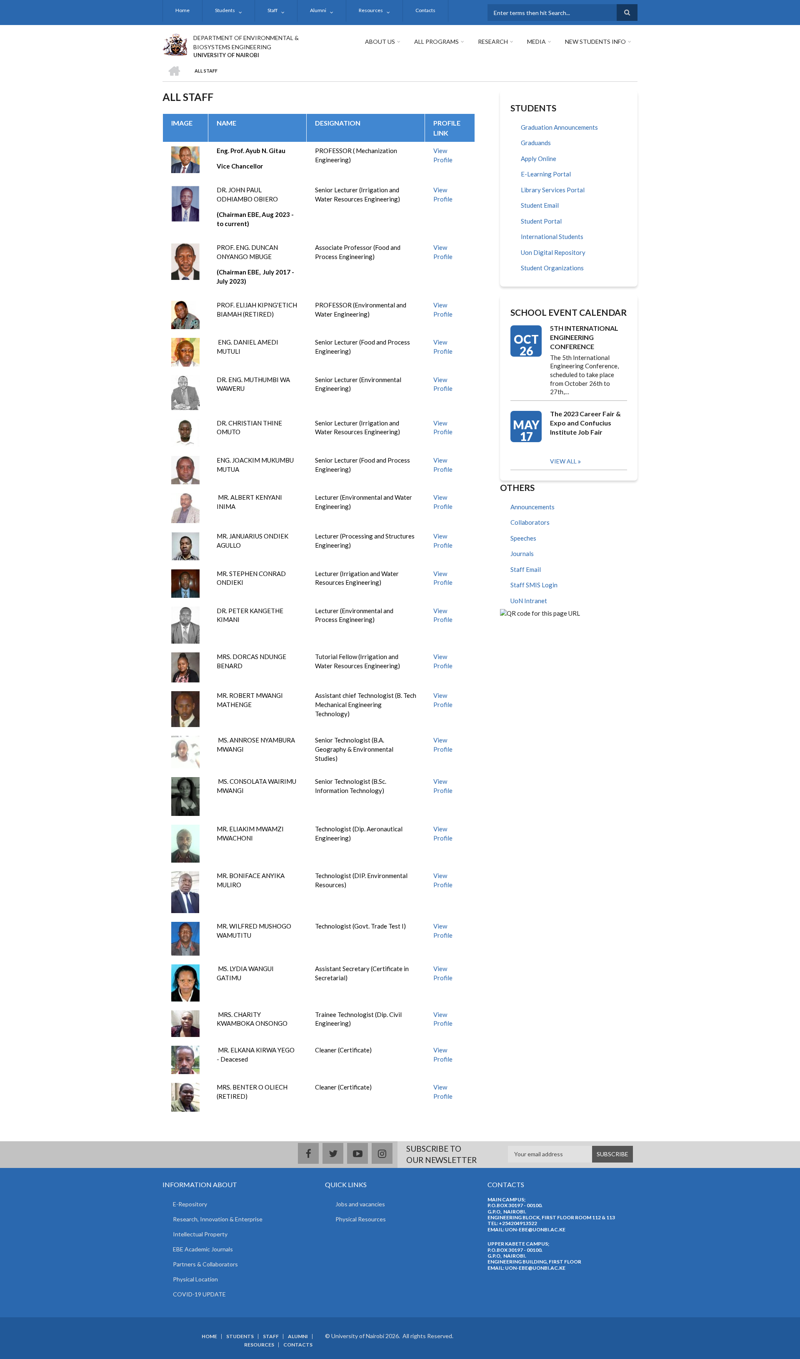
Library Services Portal (553, 190)
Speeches (523, 538)
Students (225, 10)
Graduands (536, 142)
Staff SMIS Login (534, 585)
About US (380, 41)
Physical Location (195, 1279)
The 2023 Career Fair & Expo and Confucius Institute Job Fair (585, 423)
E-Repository (190, 1204)
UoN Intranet (528, 600)
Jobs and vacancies (360, 1204)
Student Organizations (552, 268)
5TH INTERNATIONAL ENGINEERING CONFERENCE (584, 337)
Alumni (318, 10)
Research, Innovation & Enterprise (217, 1219)
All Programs (436, 41)
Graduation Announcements (559, 127)
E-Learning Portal (546, 174)
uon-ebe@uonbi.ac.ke (535, 1229)
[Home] (174, 43)
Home (182, 10)
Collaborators (530, 522)
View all (563, 461)
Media (536, 41)
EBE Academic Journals (203, 1249)
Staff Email (525, 569)
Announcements (532, 507)
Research (493, 41)
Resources (371, 10)
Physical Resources (360, 1219)
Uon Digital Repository (553, 252)
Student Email (540, 205)
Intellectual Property (200, 1234)
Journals (522, 553)
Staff (273, 10)
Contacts (425, 10)
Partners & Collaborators (205, 1264)
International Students (552, 236)
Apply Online (538, 158)
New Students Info (595, 41)
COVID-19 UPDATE (199, 1294)
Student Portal (541, 221)
